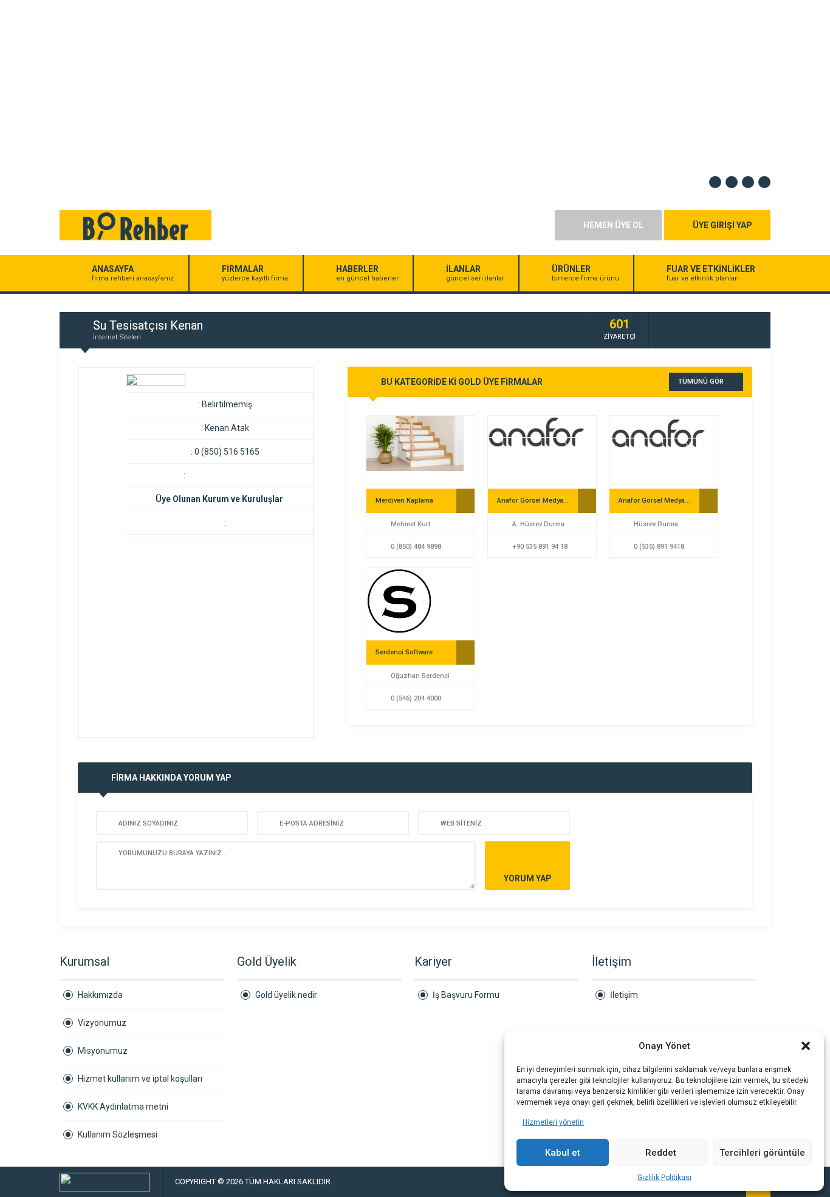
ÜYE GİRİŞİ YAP (722, 225)
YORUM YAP (528, 878)
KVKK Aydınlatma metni (123, 1106)
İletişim (624, 995)
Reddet (660, 1152)
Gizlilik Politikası (664, 1177)
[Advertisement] (364, 85)
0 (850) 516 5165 (226, 451)
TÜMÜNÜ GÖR (701, 381)
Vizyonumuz (102, 1023)
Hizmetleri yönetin (553, 1122)
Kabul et (562, 1152)
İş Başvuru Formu (466, 995)
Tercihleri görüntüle (762, 1152)
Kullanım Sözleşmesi (117, 1134)
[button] (806, 1046)
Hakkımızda (100, 995)
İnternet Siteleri (117, 337)
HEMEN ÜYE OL (613, 225)
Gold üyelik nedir (286, 995)
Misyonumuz (103, 1051)
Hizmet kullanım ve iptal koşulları (140, 1078)
